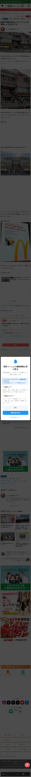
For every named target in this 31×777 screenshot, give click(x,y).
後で (15, 407)
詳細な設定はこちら (15, 417)
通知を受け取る (15, 412)
